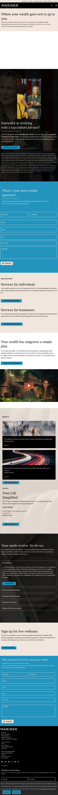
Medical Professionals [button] (11, 608)
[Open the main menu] (56, 5)
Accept (6, 792)
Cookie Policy (4, 748)
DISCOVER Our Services (11, 324)
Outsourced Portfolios (48, 1)
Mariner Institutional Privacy (7, 746)
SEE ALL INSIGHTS (11, 482)
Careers (30, 1)
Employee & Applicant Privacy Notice (9, 739)
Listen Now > (6, 513)
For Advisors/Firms (37, 1)
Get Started (6, 263)
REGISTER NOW (8, 648)
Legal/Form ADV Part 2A (6, 737)
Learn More (9, 583)
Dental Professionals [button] (11, 596)
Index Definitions (4, 757)
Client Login (24, 1)
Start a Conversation (11, 363)
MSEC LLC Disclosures (6, 756)
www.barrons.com (29, 172)
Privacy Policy (52, 789)
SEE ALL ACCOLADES (10, 147)
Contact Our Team (5, 735)
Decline (16, 792)
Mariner (9, 729)
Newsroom (3, 732)
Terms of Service (5, 745)
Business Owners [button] (9, 602)
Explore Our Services (11, 301)
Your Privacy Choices (5, 742)
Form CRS (3, 754)
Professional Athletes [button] (11, 590)
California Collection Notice (7, 753)
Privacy (2, 743)
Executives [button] (7, 563)
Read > (6, 445)
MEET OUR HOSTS (11, 524)
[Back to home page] (10, 6)
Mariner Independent (5, 734)
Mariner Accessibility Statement (8, 751)
